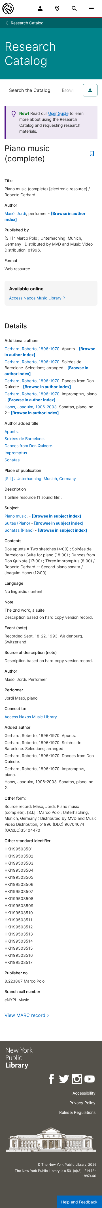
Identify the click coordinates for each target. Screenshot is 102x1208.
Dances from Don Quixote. (29, 445)
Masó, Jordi (15, 213)
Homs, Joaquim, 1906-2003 (31, 406)
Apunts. (12, 431)
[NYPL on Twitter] (64, 1080)
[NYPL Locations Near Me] (57, 8)
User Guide (58, 113)
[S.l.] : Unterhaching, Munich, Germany (40, 478)
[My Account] (40, 8)
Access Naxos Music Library (31, 716)
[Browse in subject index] (56, 516)
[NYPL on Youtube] (89, 1080)
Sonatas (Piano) (19, 530)
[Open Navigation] (91, 8)
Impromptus (16, 452)
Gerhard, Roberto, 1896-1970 (32, 348)
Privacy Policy (82, 1102)
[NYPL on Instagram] (77, 1080)
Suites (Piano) (17, 523)
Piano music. (16, 516)
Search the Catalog (29, 90)
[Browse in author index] (47, 386)
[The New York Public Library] (8, 8)
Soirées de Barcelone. (25, 438)
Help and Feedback (79, 1201)
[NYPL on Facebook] (51, 1080)
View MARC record (25, 1015)
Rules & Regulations (77, 1112)
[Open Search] (74, 8)
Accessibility (84, 1093)
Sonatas (12, 459)
